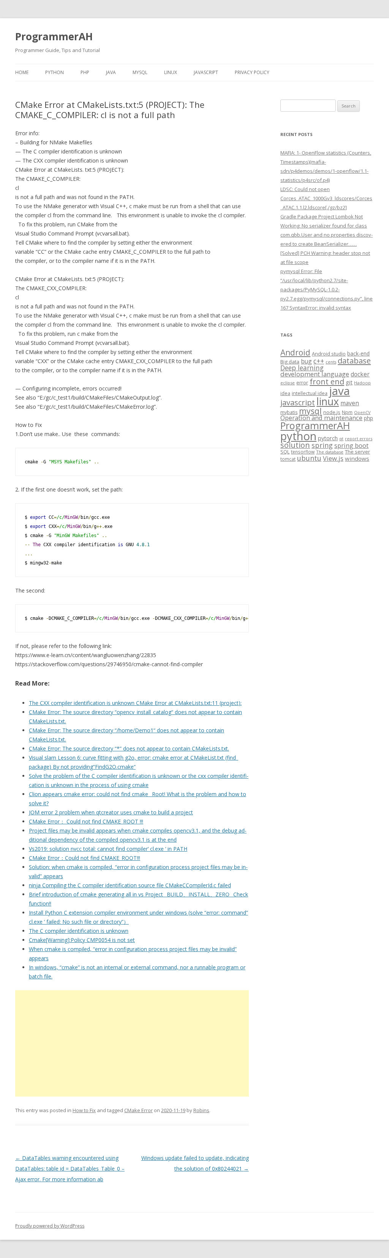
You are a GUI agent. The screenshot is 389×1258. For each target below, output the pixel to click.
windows (357, 458)
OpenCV (362, 412)
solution (295, 445)
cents (331, 362)
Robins (201, 1110)
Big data (289, 361)
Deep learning (302, 367)
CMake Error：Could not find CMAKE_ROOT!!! (84, 857)
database (354, 360)
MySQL (140, 72)
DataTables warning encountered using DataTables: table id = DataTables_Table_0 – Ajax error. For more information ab (70, 1168)
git (349, 382)
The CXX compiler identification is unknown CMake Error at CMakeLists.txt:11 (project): (135, 702)
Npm (347, 412)
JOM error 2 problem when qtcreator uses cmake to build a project (111, 812)
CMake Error (138, 1110)
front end (327, 381)
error (302, 382)
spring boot (351, 445)
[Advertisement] (132, 1043)
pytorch (328, 438)
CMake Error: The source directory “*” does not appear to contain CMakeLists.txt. (129, 748)
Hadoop (362, 383)
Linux (170, 72)
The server (357, 451)
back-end (358, 353)
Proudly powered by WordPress (49, 1226)
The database (329, 452)
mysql (310, 410)
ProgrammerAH (54, 36)
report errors (358, 438)
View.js (333, 458)
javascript (297, 402)
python (298, 435)
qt (341, 438)
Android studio (329, 353)
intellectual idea (309, 393)
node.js (331, 412)
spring (322, 445)
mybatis (288, 412)
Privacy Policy (252, 72)
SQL (284, 451)
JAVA (111, 72)
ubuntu (309, 458)
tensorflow (303, 452)
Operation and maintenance (321, 418)
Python (54, 72)
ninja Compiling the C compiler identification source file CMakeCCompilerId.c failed (130, 885)
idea (285, 393)
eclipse (287, 383)
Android (295, 352)
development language (314, 374)
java (339, 390)
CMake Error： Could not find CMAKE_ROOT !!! (86, 821)
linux (327, 401)
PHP (85, 72)
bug (306, 361)
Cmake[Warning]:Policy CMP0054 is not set (82, 940)
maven (349, 403)
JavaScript (206, 72)
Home (21, 72)
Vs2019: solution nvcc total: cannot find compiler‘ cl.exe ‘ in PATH (108, 848)
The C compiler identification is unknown (78, 930)
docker (360, 374)
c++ (318, 360)
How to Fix (84, 1110)
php (368, 418)
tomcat (288, 459)
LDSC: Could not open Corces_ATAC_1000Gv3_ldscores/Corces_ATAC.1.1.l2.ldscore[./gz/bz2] (326, 198)
